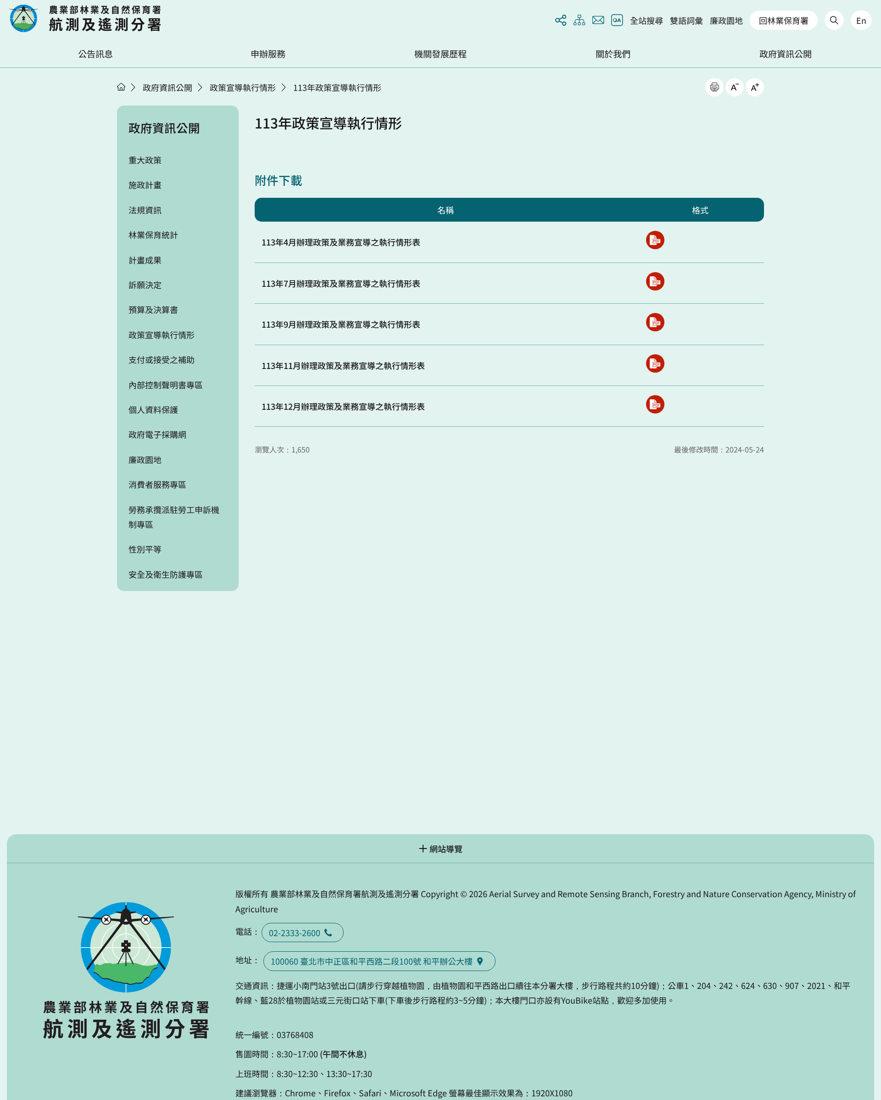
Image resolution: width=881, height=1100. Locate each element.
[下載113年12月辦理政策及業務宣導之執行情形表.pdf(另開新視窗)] (655, 404)
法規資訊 (145, 210)
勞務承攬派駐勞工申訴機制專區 (173, 516)
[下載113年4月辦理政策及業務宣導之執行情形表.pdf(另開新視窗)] (655, 240)
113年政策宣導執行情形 (337, 87)
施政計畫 (145, 184)
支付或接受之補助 (161, 359)
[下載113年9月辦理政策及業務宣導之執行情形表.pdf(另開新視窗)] (655, 322)
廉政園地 (726, 20)
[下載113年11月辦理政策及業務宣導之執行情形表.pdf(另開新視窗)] (655, 363)
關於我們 (613, 53)
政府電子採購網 (157, 434)
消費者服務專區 (157, 484)
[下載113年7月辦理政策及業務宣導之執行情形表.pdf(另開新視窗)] (655, 281)
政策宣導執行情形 (243, 87)
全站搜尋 (646, 20)
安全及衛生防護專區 (165, 574)
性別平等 (145, 549)
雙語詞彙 (686, 20)
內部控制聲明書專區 (165, 385)
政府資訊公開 (785, 53)
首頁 (121, 87)
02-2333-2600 (294, 932)
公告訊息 (95, 53)
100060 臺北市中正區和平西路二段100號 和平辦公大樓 (372, 961)
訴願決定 (145, 284)
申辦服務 (268, 53)
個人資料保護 (153, 409)
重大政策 (145, 160)
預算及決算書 (153, 309)
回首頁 (85, 18)
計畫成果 (145, 260)
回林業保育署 (784, 20)
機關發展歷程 (440, 53)
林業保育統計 (153, 234)
